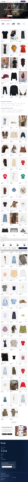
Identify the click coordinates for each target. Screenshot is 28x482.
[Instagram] (2, 451)
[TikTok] (6, 451)
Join (13, 466)
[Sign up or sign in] (19, 1)
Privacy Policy (2, 479)
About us (2, 454)
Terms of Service (3, 478)
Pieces (12, 103)
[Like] (8, 39)
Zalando (16, 82)
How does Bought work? (16, 15)
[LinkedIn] (4, 451)
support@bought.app (6, 476)
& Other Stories (3, 103)
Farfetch (16, 96)
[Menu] (17, 1)
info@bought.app (7, 474)
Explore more (14, 422)
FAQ (1, 455)
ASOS (21, 105)
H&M (16, 127)
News (2, 457)
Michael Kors (13, 105)
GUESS (2, 105)
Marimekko (8, 103)
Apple (21, 103)
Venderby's (25, 82)
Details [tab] (14, 235)
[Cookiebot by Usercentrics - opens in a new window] (24, 233)
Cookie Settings (14, 477)
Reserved (6, 105)
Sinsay (18, 103)
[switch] (11, 245)
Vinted (25, 127)
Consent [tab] (5, 235)
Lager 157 (17, 105)
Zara (7, 182)
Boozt (25, 96)
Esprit (24, 103)
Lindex (9, 105)
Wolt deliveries (3, 459)
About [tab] (23, 235)
